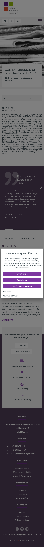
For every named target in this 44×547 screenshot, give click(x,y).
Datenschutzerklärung (10, 295)
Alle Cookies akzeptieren (22, 286)
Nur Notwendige (22, 274)
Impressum (7, 292)
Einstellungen (22, 280)
